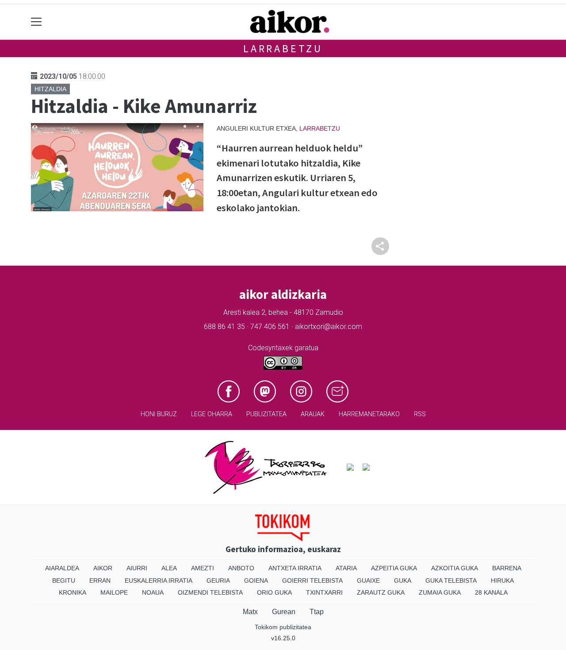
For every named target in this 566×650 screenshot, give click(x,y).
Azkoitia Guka (454, 568)
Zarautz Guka (381, 592)
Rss (420, 414)
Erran (100, 580)
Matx (250, 611)
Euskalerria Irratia (158, 580)
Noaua (153, 592)
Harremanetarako (369, 414)
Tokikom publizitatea (283, 627)
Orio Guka (274, 592)
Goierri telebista (312, 580)
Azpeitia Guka (394, 568)
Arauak (313, 414)
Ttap (317, 611)
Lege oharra (211, 414)
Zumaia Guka (440, 592)
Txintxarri (324, 592)
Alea (169, 568)
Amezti (202, 568)
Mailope (114, 592)
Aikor (102, 568)
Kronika (72, 592)
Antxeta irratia (294, 568)
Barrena (506, 568)
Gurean (283, 611)
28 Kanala (491, 592)
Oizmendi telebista (210, 592)
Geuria (218, 580)
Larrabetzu (283, 48)
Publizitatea (266, 414)
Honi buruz (159, 414)
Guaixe (368, 580)
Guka (402, 580)
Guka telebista (451, 580)
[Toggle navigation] (36, 22)
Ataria (346, 568)
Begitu (63, 580)
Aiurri (136, 568)
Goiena (256, 580)
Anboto (241, 568)
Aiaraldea (62, 568)
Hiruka (502, 580)
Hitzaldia (50, 89)
